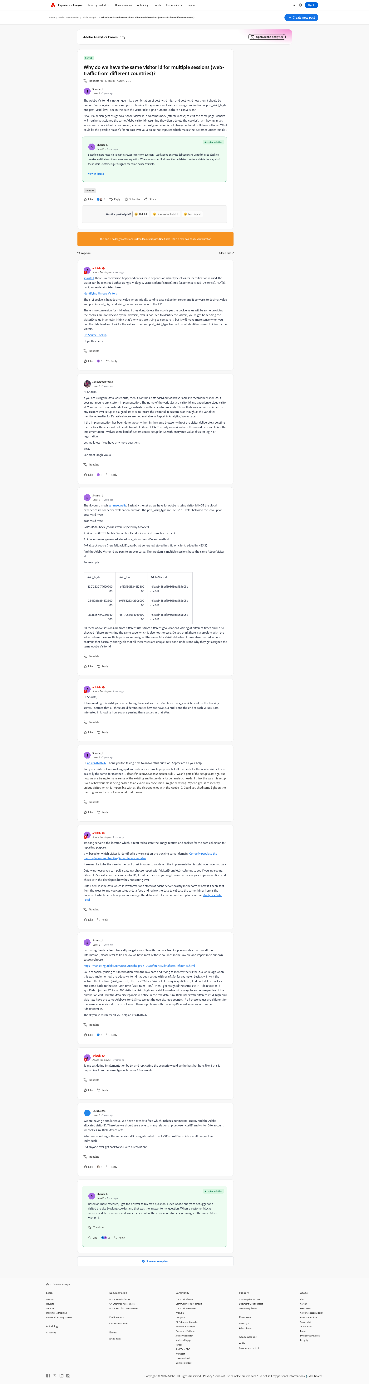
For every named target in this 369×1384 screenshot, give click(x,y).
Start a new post (180, 239)
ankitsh (96, 268)
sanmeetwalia (117, 505)
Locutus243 (99, 1110)
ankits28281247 (96, 763)
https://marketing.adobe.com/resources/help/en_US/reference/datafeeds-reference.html (139, 966)
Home (52, 17)
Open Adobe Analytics (269, 37)
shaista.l (89, 278)
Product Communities (68, 17)
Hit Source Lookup (95, 335)
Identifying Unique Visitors (100, 293)
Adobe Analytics (90, 17)
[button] (301, 17)
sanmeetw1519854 (102, 381)
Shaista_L (97, 89)
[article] (154, 315)
